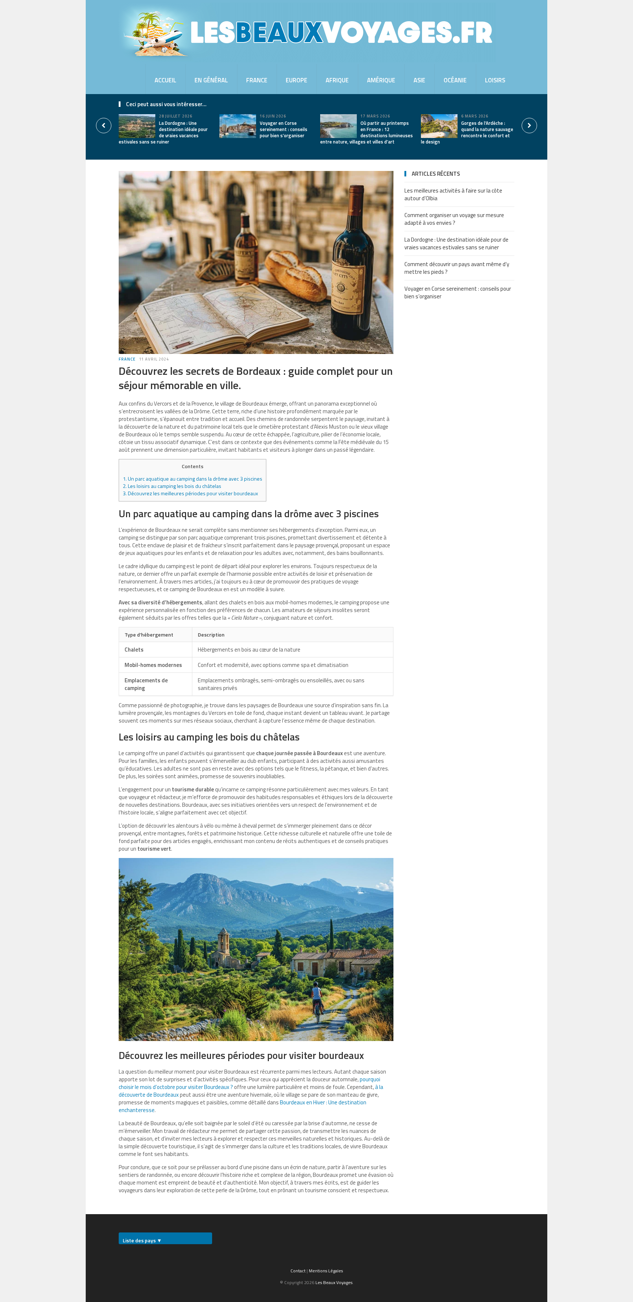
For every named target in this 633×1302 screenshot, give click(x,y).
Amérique (381, 80)
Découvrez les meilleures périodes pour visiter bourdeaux (190, 493)
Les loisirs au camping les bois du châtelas (172, 486)
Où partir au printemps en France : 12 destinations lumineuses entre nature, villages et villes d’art (366, 132)
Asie (419, 80)
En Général (211, 80)
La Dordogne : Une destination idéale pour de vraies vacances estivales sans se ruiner (163, 132)
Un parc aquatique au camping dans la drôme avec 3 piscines (192, 479)
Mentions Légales (326, 1270)
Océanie (455, 80)
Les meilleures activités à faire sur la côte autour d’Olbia (453, 194)
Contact (298, 1270)
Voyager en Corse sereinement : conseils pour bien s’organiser (283, 129)
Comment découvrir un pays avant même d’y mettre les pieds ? (456, 268)
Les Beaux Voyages (333, 1282)
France (256, 80)
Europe (296, 80)
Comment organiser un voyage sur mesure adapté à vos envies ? (454, 219)
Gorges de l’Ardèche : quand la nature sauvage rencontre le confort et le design (467, 132)
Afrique (337, 80)
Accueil (165, 80)
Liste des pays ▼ (142, 1240)
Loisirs (495, 80)
